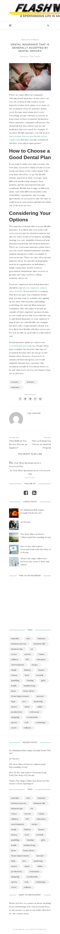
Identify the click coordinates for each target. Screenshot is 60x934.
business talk (39, 644)
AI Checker (26, 522)
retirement (34, 712)
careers (27, 654)
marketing (38, 701)
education (41, 659)
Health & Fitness (30, 40)
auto (28, 638)
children (14, 659)
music (27, 707)
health (13, 686)
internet (40, 696)
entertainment (17, 665)
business (41, 638)
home (13, 691)
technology (40, 722)
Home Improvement (20, 696)
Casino (41, 654)
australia (15, 638)
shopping (15, 717)
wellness (27, 728)
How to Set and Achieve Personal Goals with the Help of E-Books (36, 549)
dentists (30, 382)
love (24, 701)
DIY (27, 659)
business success (18, 644)
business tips (17, 649)
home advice (28, 691)
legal (13, 701)
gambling (15, 680)
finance (41, 670)
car (31, 649)
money (14, 707)
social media (32, 717)
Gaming (30, 680)
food (27, 675)
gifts (43, 680)
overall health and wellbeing (22, 346)
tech (26, 722)
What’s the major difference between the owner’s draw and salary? (35, 561)
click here (46, 910)
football (39, 675)
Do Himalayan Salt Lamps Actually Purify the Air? (32, 511)
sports (14, 722)
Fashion (27, 670)
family (13, 670)
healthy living (29, 686)
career (14, 654)
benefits (14, 382)
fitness (14, 675)
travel (13, 728)
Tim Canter (35, 56)
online (40, 707)
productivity (16, 712)
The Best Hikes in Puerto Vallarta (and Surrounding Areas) (36, 535)
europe (35, 665)
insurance (15, 387)
